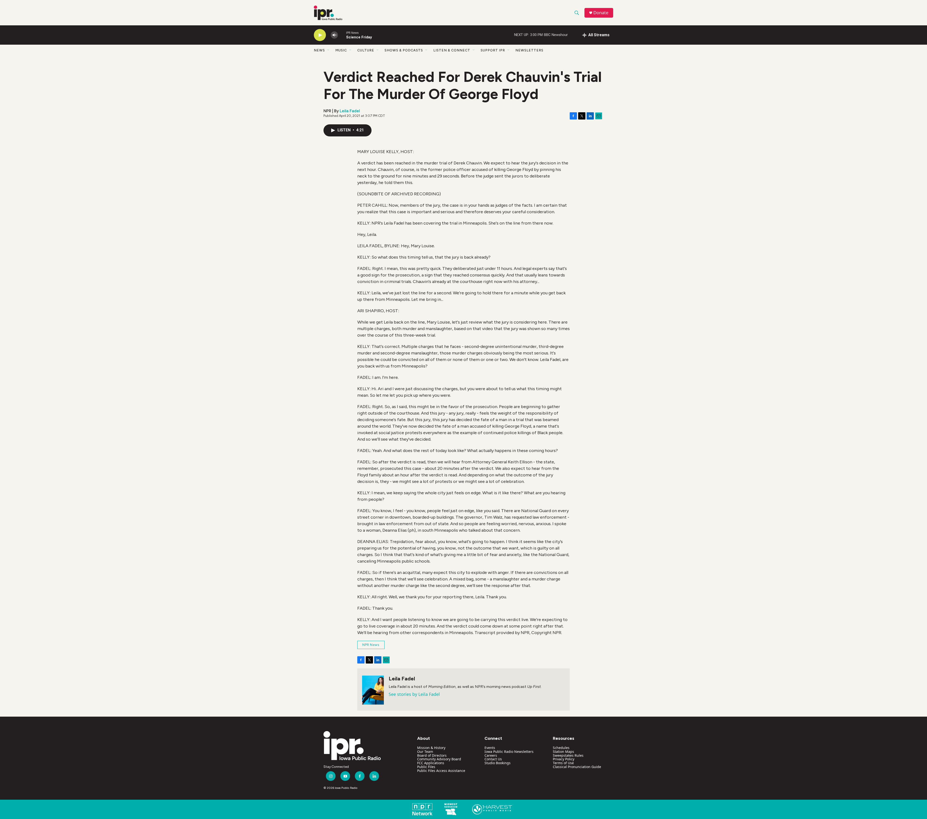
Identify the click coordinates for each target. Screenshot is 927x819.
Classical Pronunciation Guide (577, 766)
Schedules (561, 747)
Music (341, 50)
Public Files (426, 766)
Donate (600, 12)
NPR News (370, 645)
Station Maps (563, 751)
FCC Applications (430, 763)
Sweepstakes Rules (568, 755)
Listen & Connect (451, 50)
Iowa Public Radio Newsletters (509, 751)
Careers (491, 755)
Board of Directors (432, 755)
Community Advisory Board (439, 759)
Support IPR (493, 50)
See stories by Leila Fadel (414, 694)
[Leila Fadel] (373, 690)
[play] (320, 35)
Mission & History (431, 747)
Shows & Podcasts (404, 50)
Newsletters (529, 50)
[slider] (342, 34)
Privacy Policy (563, 759)
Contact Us (493, 759)
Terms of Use (563, 763)
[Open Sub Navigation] (328, 50)
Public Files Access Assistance (441, 770)
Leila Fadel (350, 110)
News (319, 50)
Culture (365, 50)
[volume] (334, 35)
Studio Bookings (498, 763)
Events (490, 747)
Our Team (425, 751)
